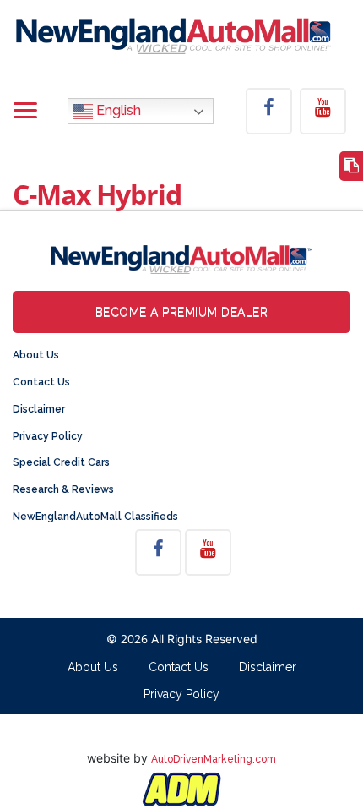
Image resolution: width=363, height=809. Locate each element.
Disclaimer (39, 409)
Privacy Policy (48, 436)
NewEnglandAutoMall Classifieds (95, 516)
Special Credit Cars (61, 462)
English (117, 110)
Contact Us (41, 382)
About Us (36, 355)
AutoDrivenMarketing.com (213, 759)
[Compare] (351, 166)
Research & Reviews (63, 489)
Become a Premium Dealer (181, 312)
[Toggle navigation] (25, 111)
